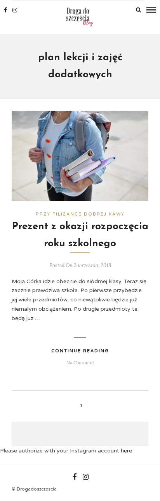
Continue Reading (80, 350)
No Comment (80, 362)
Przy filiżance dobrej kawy (80, 214)
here (126, 450)
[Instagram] (14, 10)
